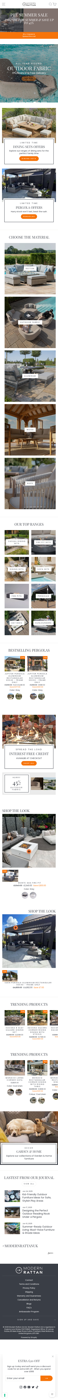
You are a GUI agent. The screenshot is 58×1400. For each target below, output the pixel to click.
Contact (29, 1280)
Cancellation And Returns (29, 1300)
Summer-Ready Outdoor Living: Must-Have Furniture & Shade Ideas (38, 1230)
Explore (29, 79)
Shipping (29, 1292)
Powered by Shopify (29, 1337)
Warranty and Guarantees (29, 1296)
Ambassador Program (29, 1311)
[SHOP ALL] (29, 743)
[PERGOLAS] (29, 196)
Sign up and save (28, 1320)
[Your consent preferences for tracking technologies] (4, 1395)
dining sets (29, 158)
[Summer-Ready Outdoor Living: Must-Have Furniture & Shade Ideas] (12, 1228)
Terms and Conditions (29, 1284)
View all (29, 1184)
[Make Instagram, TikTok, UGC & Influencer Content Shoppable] (51, 1253)
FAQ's (29, 1307)
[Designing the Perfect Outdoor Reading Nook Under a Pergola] (12, 1212)
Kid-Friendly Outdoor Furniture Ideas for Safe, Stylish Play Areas (36, 1197)
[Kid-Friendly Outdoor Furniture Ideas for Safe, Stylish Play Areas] (12, 1196)
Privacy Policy (29, 1288)
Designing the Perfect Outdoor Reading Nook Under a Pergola (36, 1214)
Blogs (29, 1303)
